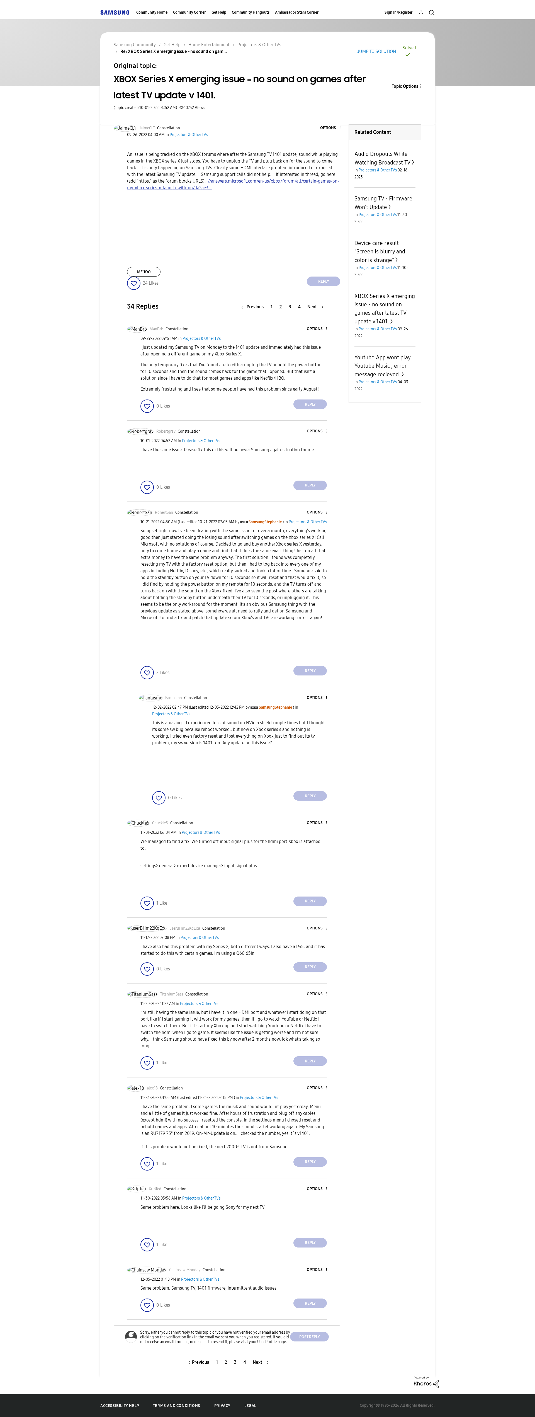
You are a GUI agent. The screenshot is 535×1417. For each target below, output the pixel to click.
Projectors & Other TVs (259, 44)
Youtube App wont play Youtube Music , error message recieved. (382, 366)
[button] (331, 128)
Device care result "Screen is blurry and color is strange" (379, 251)
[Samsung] (114, 12)
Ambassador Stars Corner (297, 12)
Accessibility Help (119, 1405)
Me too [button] (144, 272)
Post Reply (309, 1336)
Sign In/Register (399, 12)
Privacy (222, 1405)
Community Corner (189, 12)
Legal (250, 1405)
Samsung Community (135, 44)
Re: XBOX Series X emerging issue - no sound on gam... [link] (173, 51)
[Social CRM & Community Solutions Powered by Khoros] (426, 1382)
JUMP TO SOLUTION (376, 51)
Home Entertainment (209, 44)
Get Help (218, 12)
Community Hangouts (250, 12)
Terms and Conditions (176, 1405)
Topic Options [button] (405, 86)
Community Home (151, 12)
